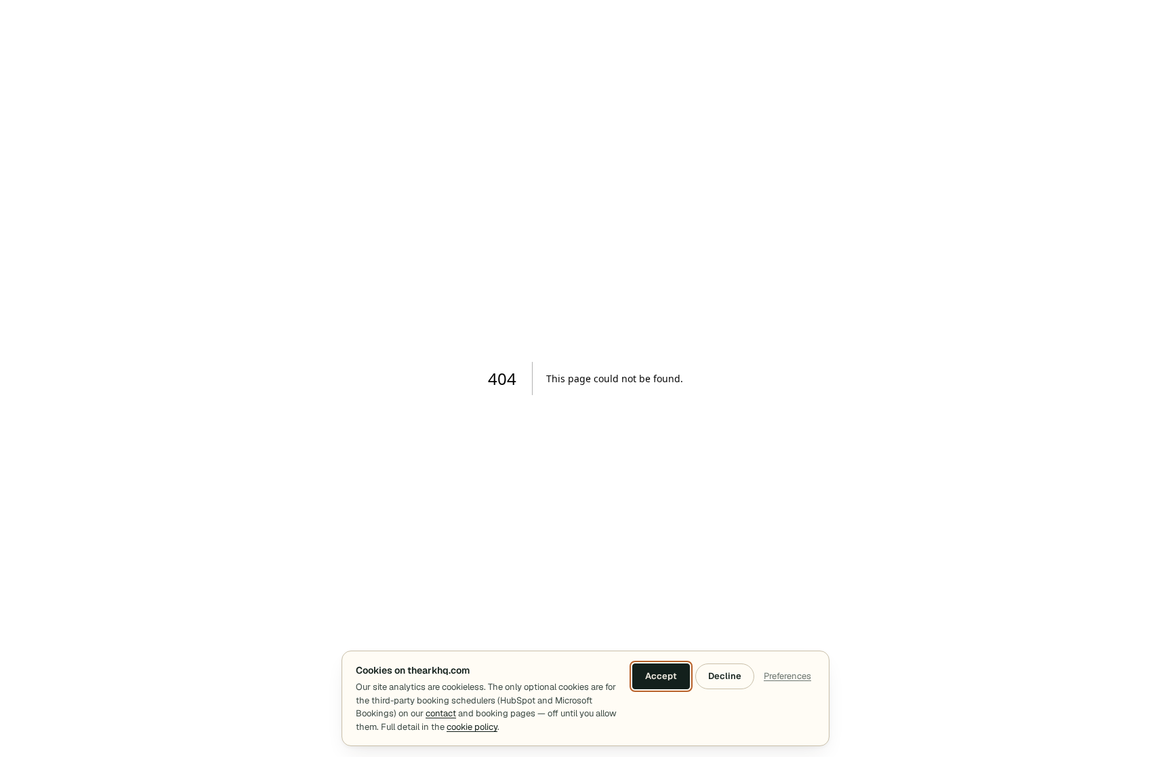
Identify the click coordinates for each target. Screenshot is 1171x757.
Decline (724, 676)
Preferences (787, 676)
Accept (661, 676)
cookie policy (472, 727)
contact (441, 713)
